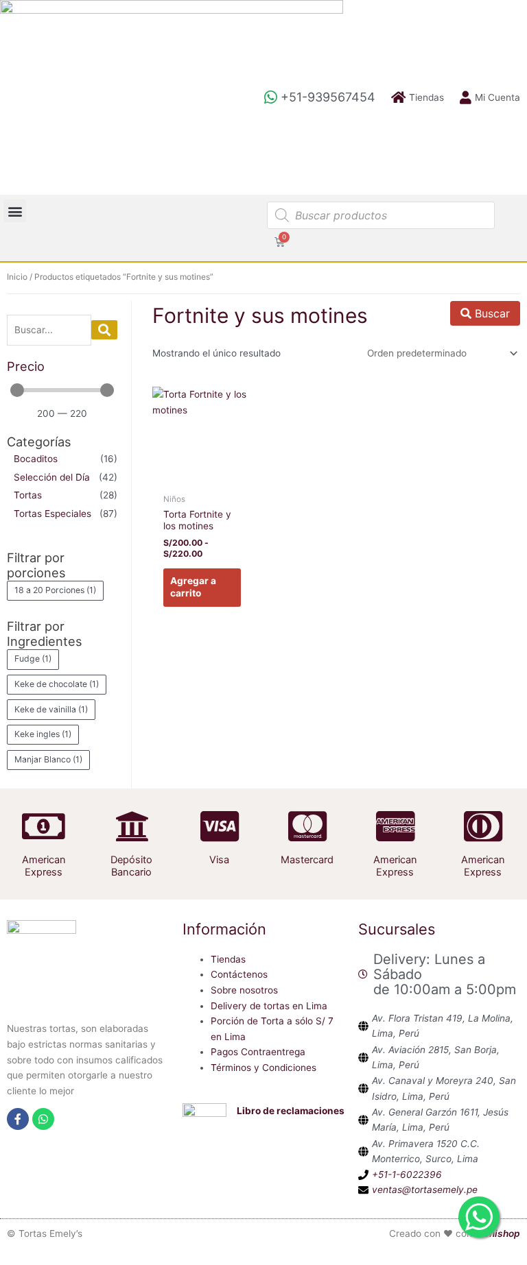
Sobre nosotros (244, 990)
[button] (14, 211)
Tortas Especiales (52, 513)
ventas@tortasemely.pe (425, 1189)
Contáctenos (239, 974)
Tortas (28, 495)
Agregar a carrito (193, 587)
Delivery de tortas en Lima (269, 1005)
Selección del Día (52, 477)
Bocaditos (36, 458)
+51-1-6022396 (407, 1174)
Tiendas (228, 959)
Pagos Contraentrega (258, 1051)
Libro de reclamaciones (290, 1110)
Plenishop (497, 1233)
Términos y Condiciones (263, 1067)
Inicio (17, 277)
